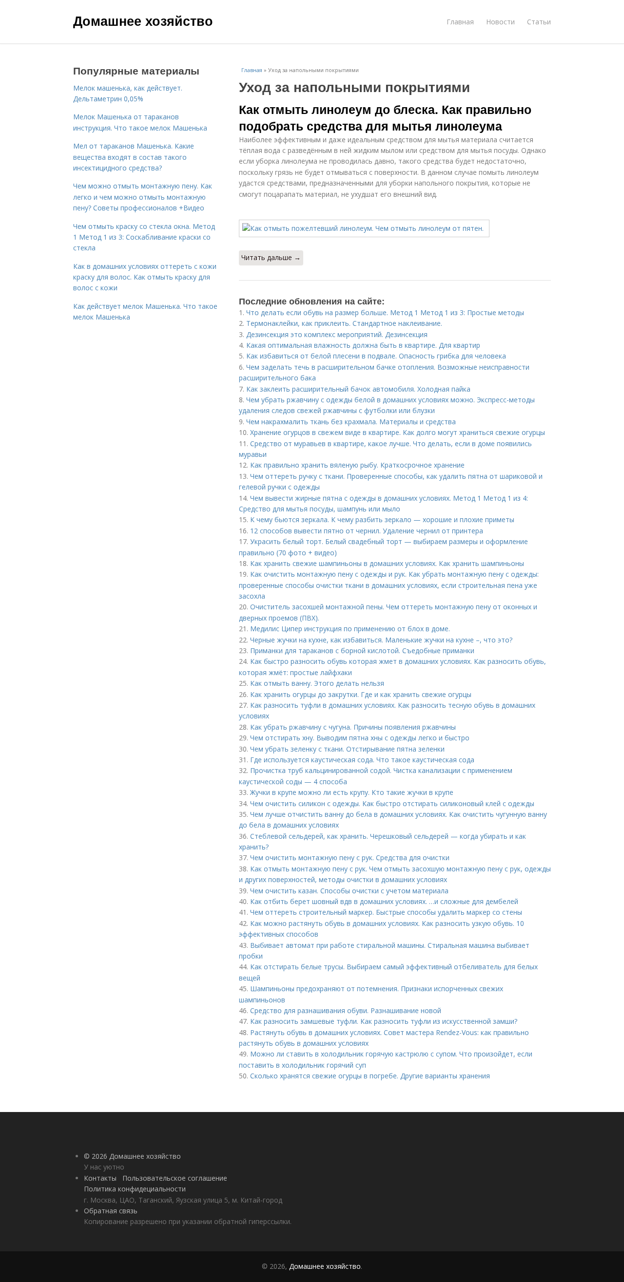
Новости (500, 21)
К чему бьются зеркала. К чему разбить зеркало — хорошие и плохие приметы (382, 519)
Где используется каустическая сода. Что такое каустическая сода (362, 759)
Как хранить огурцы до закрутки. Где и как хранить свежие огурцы (360, 694)
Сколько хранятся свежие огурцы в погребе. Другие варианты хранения (370, 1075)
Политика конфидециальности (135, 1188)
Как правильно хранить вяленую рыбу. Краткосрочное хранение (357, 465)
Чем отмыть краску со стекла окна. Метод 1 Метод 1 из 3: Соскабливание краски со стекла (144, 237)
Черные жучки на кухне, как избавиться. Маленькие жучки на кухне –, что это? (381, 639)
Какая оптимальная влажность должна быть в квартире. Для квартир (363, 345)
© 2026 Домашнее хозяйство (132, 1156)
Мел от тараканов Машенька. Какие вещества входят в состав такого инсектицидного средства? (133, 156)
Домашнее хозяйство (143, 20)
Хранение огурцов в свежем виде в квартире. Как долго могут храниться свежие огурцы (397, 432)
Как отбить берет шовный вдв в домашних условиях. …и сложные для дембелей (384, 901)
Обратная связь (110, 1210)
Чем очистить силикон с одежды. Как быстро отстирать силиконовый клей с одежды (392, 803)
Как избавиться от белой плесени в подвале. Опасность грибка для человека (376, 355)
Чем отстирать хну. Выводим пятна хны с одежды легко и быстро (359, 737)
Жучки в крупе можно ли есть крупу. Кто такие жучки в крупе (351, 792)
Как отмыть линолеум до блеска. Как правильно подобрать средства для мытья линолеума (385, 117)
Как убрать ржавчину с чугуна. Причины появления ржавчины (353, 727)
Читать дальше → (271, 257)
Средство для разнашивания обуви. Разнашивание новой (345, 1010)
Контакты (100, 1178)
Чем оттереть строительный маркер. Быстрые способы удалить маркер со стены (386, 912)
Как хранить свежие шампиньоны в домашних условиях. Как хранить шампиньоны (387, 563)
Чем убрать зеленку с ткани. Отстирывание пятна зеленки (347, 749)
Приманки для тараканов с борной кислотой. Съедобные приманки (362, 650)
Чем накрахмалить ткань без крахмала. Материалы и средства (351, 421)
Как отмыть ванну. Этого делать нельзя (317, 683)
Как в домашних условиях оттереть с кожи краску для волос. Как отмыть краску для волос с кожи (144, 277)
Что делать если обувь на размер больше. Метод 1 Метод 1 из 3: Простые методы (385, 312)
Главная (460, 21)
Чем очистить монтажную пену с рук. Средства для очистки (349, 857)
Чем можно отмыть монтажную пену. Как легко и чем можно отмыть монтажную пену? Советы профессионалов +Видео (142, 196)
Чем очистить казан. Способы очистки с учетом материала (349, 890)
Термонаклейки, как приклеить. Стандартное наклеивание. (344, 323)
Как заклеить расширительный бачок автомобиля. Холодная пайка (358, 389)
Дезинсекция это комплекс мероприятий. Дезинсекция (337, 334)
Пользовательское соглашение (174, 1178)
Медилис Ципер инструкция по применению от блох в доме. (350, 628)
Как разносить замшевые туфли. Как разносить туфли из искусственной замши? (383, 1021)
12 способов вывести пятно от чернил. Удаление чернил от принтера (366, 530)
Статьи (539, 21)
